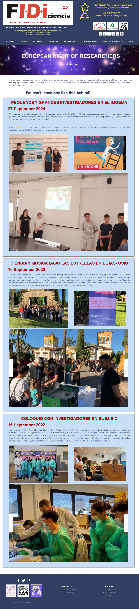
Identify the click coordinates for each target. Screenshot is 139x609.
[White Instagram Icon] (28, 580)
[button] (38, 153)
